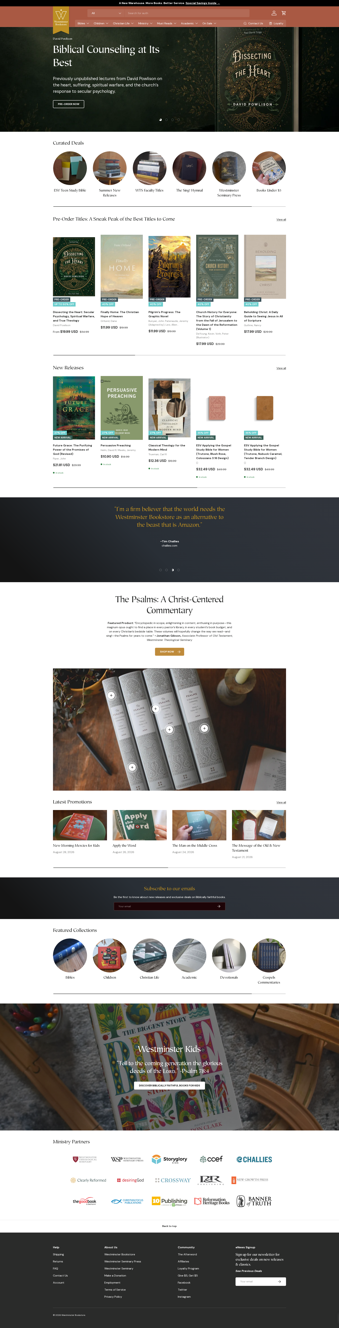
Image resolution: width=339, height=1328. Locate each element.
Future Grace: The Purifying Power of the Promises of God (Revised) (72, 450)
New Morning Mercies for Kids (76, 845)
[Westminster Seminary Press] (229, 168)
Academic (187, 23)
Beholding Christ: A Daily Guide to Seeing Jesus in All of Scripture (263, 316)
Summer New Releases (109, 193)
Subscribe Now (68, 104)
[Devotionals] (229, 955)
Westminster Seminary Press (229, 193)
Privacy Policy (113, 1297)
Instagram (184, 1297)
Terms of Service (115, 1289)
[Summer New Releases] (110, 168)
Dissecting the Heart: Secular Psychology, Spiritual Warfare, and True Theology (74, 316)
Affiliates (183, 1261)
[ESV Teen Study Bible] (70, 168)
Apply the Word (124, 845)
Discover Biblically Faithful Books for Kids (169, 1085)
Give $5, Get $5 (188, 1275)
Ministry (143, 23)
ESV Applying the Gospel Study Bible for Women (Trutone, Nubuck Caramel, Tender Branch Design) (263, 452)
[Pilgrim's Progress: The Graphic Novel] (169, 267)
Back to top (169, 1226)
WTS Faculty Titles (149, 190)
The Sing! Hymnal (189, 190)
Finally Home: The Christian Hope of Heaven (120, 314)
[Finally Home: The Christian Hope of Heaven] (122, 267)
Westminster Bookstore (119, 1254)
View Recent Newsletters (109, 104)
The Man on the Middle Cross (194, 845)
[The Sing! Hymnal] (189, 168)
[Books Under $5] (269, 168)
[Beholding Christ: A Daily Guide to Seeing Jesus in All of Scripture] (265, 267)
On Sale (207, 23)
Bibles (81, 23)
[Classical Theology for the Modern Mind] (169, 408)
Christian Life (121, 23)
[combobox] (168, 13)
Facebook (184, 1282)
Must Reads (164, 23)
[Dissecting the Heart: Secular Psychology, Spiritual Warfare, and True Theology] (74, 267)
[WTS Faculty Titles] (149, 168)
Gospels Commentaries (269, 980)
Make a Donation (115, 1275)
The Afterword (187, 1254)
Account (58, 1282)
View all (281, 219)
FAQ (55, 1268)
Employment (112, 1282)
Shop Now (167, 651)
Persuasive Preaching (116, 445)
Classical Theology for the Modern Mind (166, 447)
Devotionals (229, 978)
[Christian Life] (150, 955)
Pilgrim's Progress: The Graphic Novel (164, 314)
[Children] (110, 955)
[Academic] (189, 955)
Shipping (58, 1254)
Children (99, 23)
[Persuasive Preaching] (122, 408)
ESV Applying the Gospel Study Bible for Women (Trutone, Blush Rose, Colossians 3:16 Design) (213, 452)
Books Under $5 (269, 190)
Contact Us (60, 1275)
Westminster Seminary (118, 1268)
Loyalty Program (188, 1268)
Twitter (182, 1289)
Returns (58, 1261)
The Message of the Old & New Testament (256, 848)
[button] (284, 13)
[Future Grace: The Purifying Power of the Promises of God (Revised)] (74, 408)
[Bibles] (70, 955)
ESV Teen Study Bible (70, 190)
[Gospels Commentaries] (269, 955)
